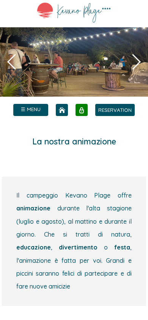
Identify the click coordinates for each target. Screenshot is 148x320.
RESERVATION (115, 110)
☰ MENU (31, 109)
